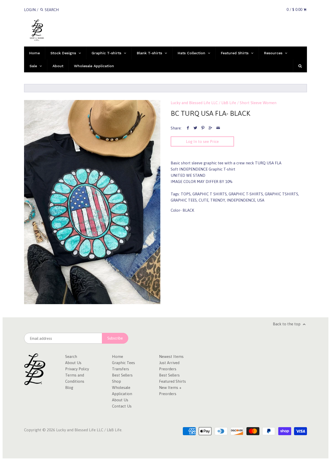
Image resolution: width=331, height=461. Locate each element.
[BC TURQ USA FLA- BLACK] (92, 202)
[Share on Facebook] (187, 128)
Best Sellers (122, 375)
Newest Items (171, 356)
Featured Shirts (172, 381)
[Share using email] (218, 128)
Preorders (167, 369)
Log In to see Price (202, 141)
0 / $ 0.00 (295, 9)
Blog (69, 387)
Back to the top (287, 324)
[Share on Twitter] (195, 128)
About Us (73, 362)
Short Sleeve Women (258, 103)
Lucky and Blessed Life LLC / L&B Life (203, 103)
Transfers (120, 369)
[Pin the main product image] (202, 128)
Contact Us (122, 406)
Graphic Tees (123, 362)
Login (30, 9)
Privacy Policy (77, 369)
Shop (116, 381)
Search (71, 356)
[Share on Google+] (210, 128)
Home (117, 356)
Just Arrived (169, 362)
